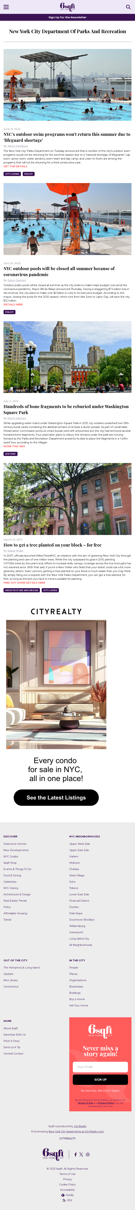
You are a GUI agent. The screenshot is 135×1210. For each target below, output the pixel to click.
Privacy (67, 1179)
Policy (28, 174)
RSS (69, 1200)
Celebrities (10, 881)
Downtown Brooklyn (82, 919)
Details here (13, 304)
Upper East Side (79, 850)
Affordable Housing (15, 913)
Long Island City (79, 938)
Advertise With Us (15, 1034)
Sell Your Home (78, 1005)
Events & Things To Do (17, 869)
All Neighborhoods (80, 945)
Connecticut (11, 986)
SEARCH (128, 6)
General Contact (13, 1053)
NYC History (11, 888)
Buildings (75, 992)
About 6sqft (11, 1028)
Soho (72, 881)
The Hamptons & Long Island (22, 967)
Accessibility (67, 1189)
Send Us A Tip (12, 1047)
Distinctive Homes (15, 843)
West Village (77, 875)
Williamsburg (77, 926)
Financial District (79, 900)
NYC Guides (11, 856)
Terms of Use (85, 1103)
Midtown (74, 862)
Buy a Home (77, 999)
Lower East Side (79, 894)
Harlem (73, 856)
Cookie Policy (67, 1184)
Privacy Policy (106, 1103)
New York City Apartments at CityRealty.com (76, 1131)
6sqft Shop (10, 862)
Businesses (76, 986)
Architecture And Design (21, 590)
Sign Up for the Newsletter (67, 17)
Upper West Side (79, 843)
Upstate (8, 974)
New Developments (16, 850)
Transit (7, 919)
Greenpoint (76, 932)
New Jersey (11, 980)
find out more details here (24, 582)
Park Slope (75, 913)
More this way (14, 446)
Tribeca (73, 888)
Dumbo (74, 907)
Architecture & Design (17, 894)
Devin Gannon (17, 280)
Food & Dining (12, 875)
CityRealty (80, 1126)
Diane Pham (15, 550)
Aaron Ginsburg (18, 146)
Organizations (77, 980)
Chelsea (74, 869)
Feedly (70, 1195)
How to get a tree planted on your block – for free (52, 545)
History (10, 454)
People (73, 967)
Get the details (15, 166)
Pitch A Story (12, 1041)
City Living (12, 174)
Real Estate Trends (15, 900)
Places (73, 974)
